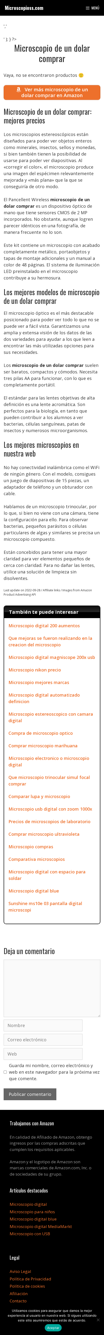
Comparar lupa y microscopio (39, 796)
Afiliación (19, 1293)
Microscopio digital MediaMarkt (41, 1226)
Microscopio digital (28, 1204)
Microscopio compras (30, 847)
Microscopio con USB (30, 1233)
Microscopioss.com (24, 7)
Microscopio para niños (32, 1211)
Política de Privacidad (30, 1279)
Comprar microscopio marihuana (43, 746)
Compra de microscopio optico (40, 733)
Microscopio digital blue (33, 891)
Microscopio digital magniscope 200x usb (51, 657)
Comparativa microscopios (36, 859)
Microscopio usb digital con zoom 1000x (50, 809)
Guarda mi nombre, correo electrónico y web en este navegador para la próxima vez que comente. (54, 1072)
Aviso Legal (20, 1271)
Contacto (18, 1301)
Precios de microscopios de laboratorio (49, 821)
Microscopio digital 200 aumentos (44, 625)
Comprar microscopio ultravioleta (44, 834)
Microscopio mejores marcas (38, 682)
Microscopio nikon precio (34, 670)
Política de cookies (27, 1286)
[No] (98, 1319)
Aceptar (53, 1328)
